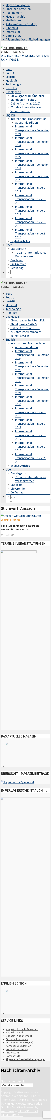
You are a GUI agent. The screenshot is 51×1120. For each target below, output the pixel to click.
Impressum (13, 32)
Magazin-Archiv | (17, 16)
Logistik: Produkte (10, 519)
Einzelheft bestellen (18, 9)
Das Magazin (13, 92)
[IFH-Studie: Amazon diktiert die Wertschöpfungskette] (21, 516)
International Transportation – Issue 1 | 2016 (30, 222)
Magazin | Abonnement (19, 1035)
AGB (20, 1115)
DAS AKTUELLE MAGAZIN (18, 736)
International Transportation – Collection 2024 (32, 130)
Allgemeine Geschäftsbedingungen (28, 39)
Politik (10, 73)
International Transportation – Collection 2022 (32, 153)
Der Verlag (16, 268)
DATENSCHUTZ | (28, 1111)
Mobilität (11, 80)
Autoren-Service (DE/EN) (21, 24)
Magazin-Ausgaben (18, 5)
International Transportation (28, 119)
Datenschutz (13, 36)
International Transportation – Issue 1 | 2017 (30, 210)
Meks (25, 1100)
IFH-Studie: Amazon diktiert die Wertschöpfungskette (20, 527)
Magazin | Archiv (15, 1032)
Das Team (16, 260)
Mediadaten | (14, 20)
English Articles (20, 241)
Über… (10, 245)
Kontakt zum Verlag (17, 1049)
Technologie (13, 84)
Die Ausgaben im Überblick (27, 96)
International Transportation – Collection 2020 (32, 176)
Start (9, 69)
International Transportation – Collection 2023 (32, 141)
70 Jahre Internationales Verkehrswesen (25, 109)
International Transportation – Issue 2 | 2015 (30, 233)
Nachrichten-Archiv (13, 1081)
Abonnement (14, 13)
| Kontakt (12, 28)
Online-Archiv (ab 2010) (25, 103)
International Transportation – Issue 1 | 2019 (30, 187)
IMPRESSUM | (9, 1115)
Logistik (11, 77)
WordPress (7, 1111)
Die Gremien (18, 264)
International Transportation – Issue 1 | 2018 (30, 199)
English (10, 115)
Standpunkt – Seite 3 (23, 100)
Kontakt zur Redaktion (18, 1045)
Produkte (11, 88)
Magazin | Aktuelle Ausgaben (22, 1029)
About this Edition (26, 122)
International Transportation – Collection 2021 (32, 164)
